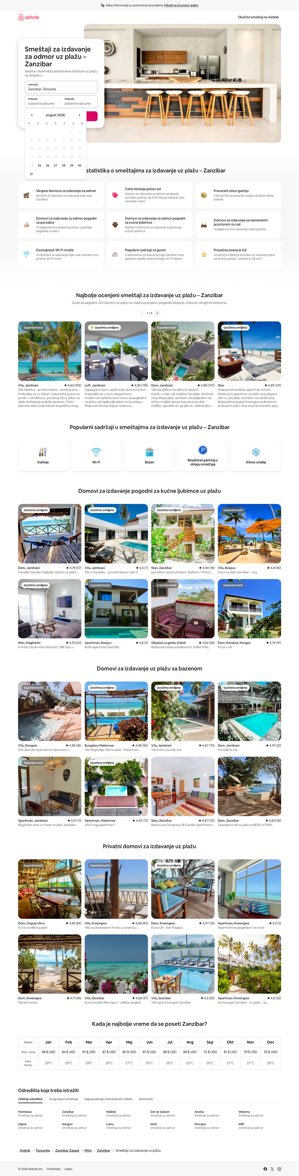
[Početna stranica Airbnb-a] (28, 17)
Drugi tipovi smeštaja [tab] (63, 1099)
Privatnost (54, 1169)
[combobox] (61, 89)
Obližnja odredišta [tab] (30, 1099)
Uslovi (68, 1169)
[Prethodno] (142, 313)
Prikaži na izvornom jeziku (181, 5)
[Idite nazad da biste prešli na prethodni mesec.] (32, 115)
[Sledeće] (157, 313)
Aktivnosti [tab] (146, 1099)
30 (79, 165)
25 (39, 165)
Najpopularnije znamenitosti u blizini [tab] (108, 1099)
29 (71, 165)
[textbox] (43, 103)
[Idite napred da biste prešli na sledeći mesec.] (79, 115)
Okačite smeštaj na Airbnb (258, 17)
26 (47, 165)
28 (63, 165)
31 (31, 174)
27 (55, 165)
